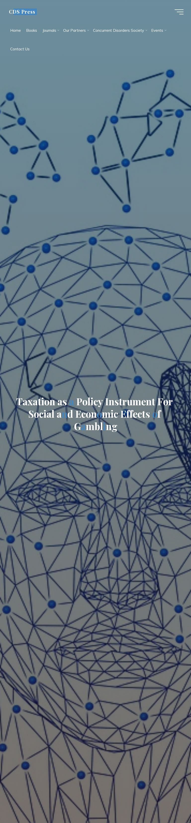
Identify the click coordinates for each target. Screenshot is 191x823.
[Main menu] (179, 11)
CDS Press (22, 11)
